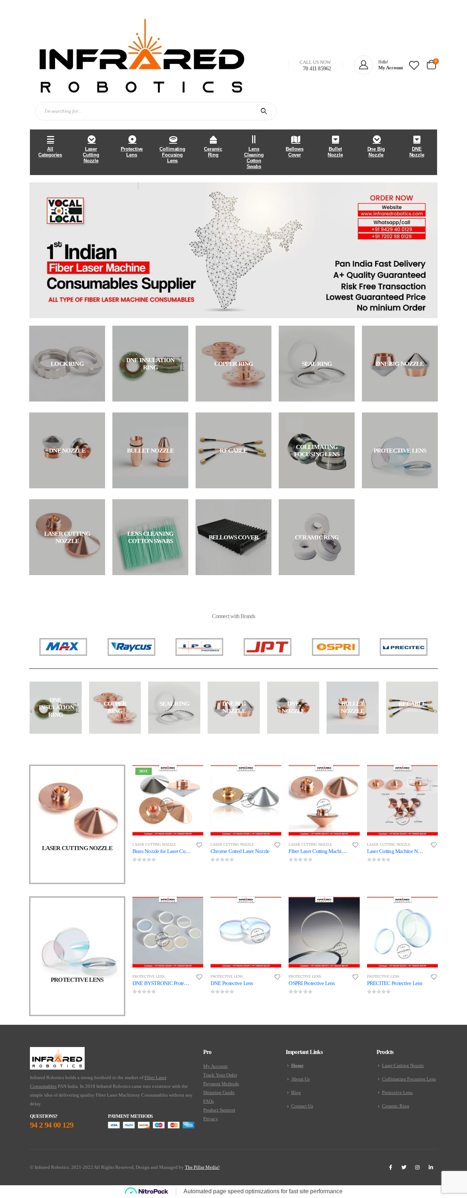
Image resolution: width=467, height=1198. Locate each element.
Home (297, 1065)
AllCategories (50, 152)
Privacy (210, 1118)
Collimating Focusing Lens (172, 154)
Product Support (219, 1110)
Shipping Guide (219, 1092)
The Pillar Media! (202, 1167)
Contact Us (302, 1106)
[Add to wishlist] (199, 844)
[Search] (265, 111)
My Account (215, 1066)
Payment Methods (221, 1083)
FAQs (208, 1101)
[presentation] (31, 711)
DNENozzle (416, 152)
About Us (300, 1079)
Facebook (390, 1167)
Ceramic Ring (213, 152)
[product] (246, 800)
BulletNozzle (335, 152)
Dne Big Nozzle (376, 152)
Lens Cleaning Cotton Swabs (254, 157)
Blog (296, 1092)
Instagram (417, 1167)
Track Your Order (220, 1075)
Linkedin (430, 1167)
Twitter (403, 1167)
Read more (191, 776)
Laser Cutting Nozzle (91, 154)
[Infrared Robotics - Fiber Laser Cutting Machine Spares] (142, 55)
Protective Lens (132, 152)
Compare (191, 793)
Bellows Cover (294, 152)
